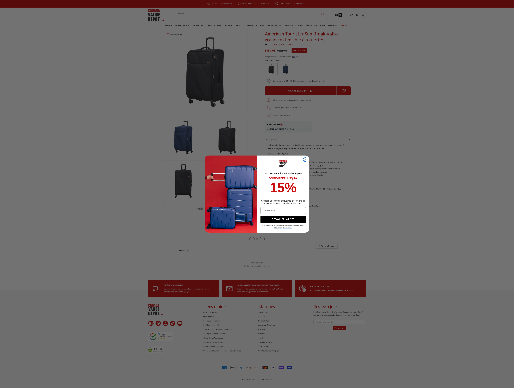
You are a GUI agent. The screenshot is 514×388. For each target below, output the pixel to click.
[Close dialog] (305, 160)
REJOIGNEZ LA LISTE (283, 219)
